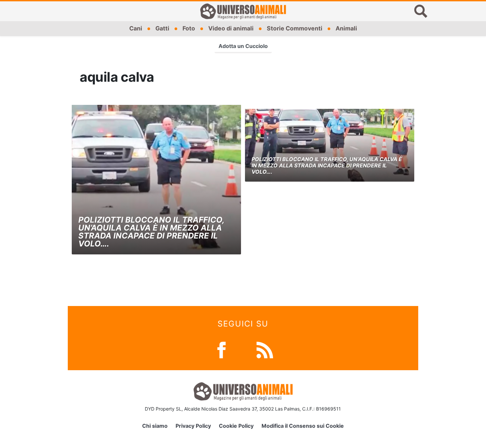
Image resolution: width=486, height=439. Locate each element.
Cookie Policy (236, 425)
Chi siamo (155, 425)
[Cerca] (420, 11)
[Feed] (265, 349)
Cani (135, 28)
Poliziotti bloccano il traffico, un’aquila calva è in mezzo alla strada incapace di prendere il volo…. (151, 231)
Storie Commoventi (294, 28)
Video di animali (231, 28)
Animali (346, 28)
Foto (188, 28)
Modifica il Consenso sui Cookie (303, 425)
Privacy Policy (193, 425)
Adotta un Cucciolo (243, 46)
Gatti (162, 28)
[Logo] (243, 11)
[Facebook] (221, 349)
